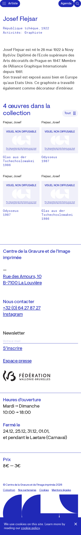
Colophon (9, 490)
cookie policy (30, 528)
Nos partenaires (27, 490)
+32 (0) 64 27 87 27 (22, 308)
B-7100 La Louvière (22, 283)
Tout (67, 113)
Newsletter (14, 333)
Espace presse (17, 361)
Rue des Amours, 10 (22, 276)
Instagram (13, 314)
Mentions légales (61, 490)
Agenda (66, 3)
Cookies (44, 490)
